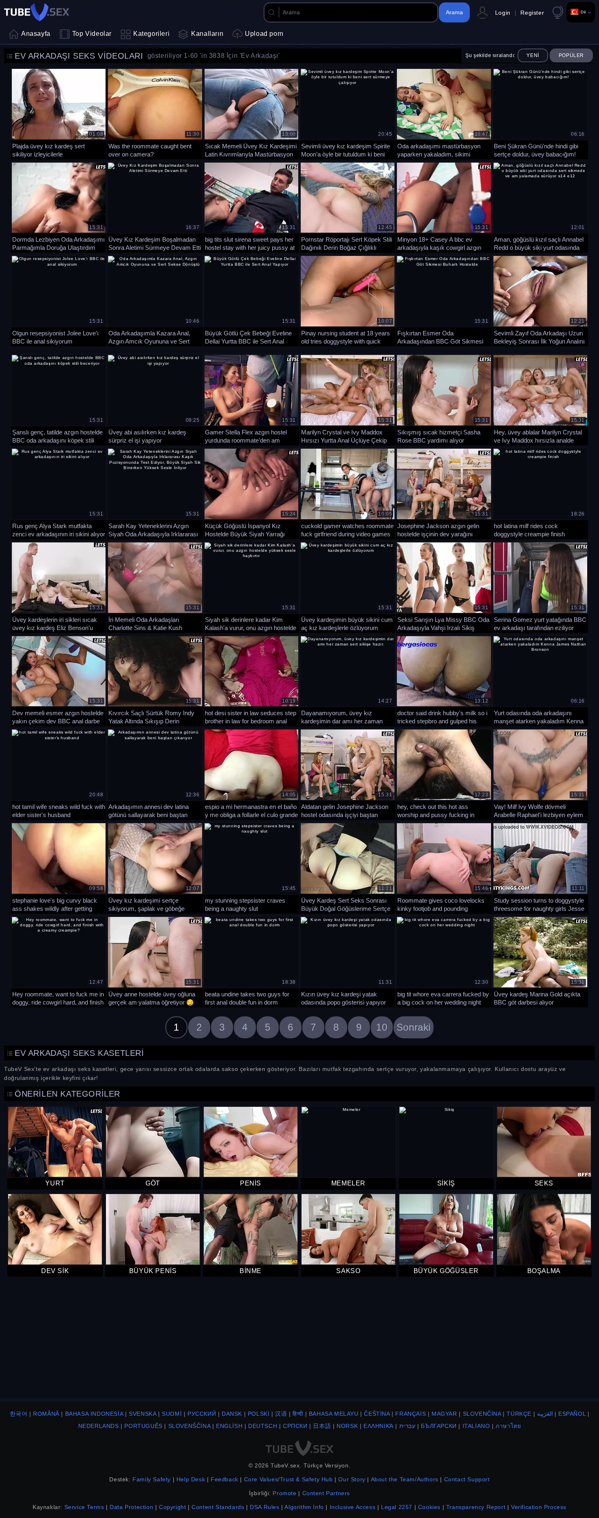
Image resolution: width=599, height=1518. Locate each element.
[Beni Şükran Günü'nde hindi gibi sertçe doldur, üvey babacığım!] (540, 113)
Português (143, 1426)
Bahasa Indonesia (94, 1413)
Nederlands (98, 1426)
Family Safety (151, 1479)
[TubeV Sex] (36, 12)
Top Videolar (92, 33)
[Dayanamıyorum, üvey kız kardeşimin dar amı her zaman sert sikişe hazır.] (347, 680)
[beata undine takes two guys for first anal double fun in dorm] (251, 961)
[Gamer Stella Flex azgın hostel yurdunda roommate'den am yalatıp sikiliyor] (251, 399)
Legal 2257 (396, 1507)
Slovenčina (482, 1413)
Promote (284, 1493)
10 (381, 1027)
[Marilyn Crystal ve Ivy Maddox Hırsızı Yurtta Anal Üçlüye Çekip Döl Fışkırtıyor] (347, 399)
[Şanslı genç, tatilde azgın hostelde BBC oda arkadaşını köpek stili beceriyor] (58, 399)
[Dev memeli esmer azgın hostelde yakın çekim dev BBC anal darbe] (58, 680)
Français (410, 1413)
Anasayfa (36, 33)
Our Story (351, 1479)
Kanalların (207, 33)
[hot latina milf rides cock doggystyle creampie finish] (540, 493)
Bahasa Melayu (334, 1413)
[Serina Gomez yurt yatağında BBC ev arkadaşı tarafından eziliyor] (540, 586)
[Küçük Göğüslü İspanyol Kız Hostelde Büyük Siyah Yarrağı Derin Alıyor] (251, 493)
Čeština (377, 1413)
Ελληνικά (378, 1426)
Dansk (232, 1413)
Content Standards (218, 1507)
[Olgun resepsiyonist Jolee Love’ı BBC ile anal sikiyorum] (58, 300)
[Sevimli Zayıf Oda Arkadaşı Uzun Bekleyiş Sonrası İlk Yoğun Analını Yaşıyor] (540, 300)
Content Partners (326, 1493)
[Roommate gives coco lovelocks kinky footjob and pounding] (443, 867)
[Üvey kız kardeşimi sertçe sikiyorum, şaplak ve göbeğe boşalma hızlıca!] (155, 867)
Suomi (172, 1413)
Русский (201, 1413)
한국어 (19, 1413)
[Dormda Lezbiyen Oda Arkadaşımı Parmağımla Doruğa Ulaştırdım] (58, 206)
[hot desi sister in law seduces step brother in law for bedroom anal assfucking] (251, 680)
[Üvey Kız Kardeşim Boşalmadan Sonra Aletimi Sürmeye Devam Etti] (155, 206)
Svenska (142, 1413)
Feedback (224, 1479)
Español (572, 1413)
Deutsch (262, 1426)
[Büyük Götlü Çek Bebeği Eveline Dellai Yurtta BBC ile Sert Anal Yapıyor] (251, 300)
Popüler (571, 55)
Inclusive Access (353, 1507)
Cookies (429, 1507)
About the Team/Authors (404, 1479)
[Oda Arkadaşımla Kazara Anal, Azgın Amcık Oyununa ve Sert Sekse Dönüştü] (155, 300)
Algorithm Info (304, 1507)
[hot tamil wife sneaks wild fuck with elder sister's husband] (58, 773)
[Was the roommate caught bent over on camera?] (155, 113)
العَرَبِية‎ (545, 1413)
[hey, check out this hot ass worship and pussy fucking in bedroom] (443, 773)
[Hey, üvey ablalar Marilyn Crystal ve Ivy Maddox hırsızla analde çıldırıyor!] (540, 399)
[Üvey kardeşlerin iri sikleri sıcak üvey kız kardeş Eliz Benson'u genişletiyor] (58, 586)
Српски (295, 1426)
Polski (259, 1413)
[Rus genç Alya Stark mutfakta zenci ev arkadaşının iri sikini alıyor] (58, 493)
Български (438, 1426)
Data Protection (131, 1507)
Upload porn (264, 33)
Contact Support (467, 1479)
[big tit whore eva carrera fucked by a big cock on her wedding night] (443, 961)
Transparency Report (475, 1507)
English (229, 1426)
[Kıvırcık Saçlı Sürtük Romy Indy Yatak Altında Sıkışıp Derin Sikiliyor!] (155, 680)
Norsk (347, 1426)
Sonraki (413, 1027)
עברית (407, 1426)
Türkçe (519, 1413)
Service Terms (84, 1507)
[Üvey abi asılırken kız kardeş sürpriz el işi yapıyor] (155, 399)
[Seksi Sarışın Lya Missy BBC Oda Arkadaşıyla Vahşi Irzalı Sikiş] (443, 586)
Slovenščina (189, 1426)
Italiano (476, 1426)
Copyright (172, 1507)
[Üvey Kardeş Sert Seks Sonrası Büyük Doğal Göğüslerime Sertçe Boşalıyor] (347, 867)
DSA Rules (264, 1507)
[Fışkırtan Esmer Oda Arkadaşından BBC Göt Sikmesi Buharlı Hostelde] (443, 300)
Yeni (532, 55)
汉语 (281, 1413)
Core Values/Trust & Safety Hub (288, 1479)
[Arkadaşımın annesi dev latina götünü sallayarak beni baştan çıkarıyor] (155, 773)
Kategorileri (151, 33)
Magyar (444, 1413)
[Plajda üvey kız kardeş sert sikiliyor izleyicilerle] (58, 113)
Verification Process (538, 1507)
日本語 (322, 1426)
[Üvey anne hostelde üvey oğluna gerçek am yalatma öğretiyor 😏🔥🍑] (155, 961)
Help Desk (190, 1479)
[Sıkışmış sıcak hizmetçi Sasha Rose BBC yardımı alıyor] (443, 399)
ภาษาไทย (508, 1426)
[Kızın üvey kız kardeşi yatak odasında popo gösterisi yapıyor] (347, 961)
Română (46, 1413)
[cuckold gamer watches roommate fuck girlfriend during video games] (347, 493)
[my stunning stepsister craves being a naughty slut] (251, 867)
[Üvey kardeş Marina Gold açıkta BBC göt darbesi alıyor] (540, 961)
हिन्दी (298, 1413)
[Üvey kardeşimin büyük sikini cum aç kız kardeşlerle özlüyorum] (347, 586)
